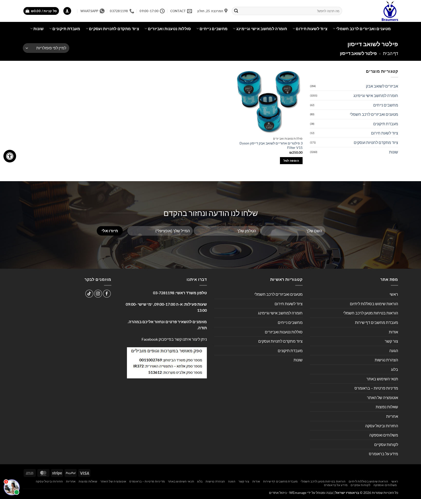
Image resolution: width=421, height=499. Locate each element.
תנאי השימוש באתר (382, 378)
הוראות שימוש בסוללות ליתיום (374, 303)
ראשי (394, 294)
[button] (67, 11)
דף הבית (390, 53)
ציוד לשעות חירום (311, 28)
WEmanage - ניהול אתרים (287, 492)
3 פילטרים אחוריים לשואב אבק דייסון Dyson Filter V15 (270, 145)
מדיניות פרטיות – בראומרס (376, 388)
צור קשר (391, 341)
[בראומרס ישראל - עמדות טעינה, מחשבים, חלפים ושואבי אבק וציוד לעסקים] (373, 11)
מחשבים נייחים (214, 28)
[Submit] (236, 11)
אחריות (392, 416)
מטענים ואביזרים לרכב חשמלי (363, 28)
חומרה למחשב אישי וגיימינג (261, 28)
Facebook (150, 339)
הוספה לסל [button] (291, 160)
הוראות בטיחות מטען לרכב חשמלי (370, 313)
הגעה (393, 350)
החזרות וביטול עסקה (381, 425)
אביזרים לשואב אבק (382, 86)
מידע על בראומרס (383, 453)
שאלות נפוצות (387, 406)
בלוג (394, 369)
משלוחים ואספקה (383, 435)
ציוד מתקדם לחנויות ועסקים (114, 28)
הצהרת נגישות (386, 359)
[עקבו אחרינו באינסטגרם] (98, 294)
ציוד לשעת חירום (384, 133)
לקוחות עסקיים (386, 444)
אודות (393, 332)
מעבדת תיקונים (66, 28)
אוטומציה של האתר (382, 397)
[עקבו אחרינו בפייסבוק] (107, 294)
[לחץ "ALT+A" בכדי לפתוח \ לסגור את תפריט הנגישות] (9, 156)
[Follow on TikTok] (89, 294)
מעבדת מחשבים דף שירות (376, 322)
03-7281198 (163, 292)
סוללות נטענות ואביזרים (169, 28)
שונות (38, 28)
